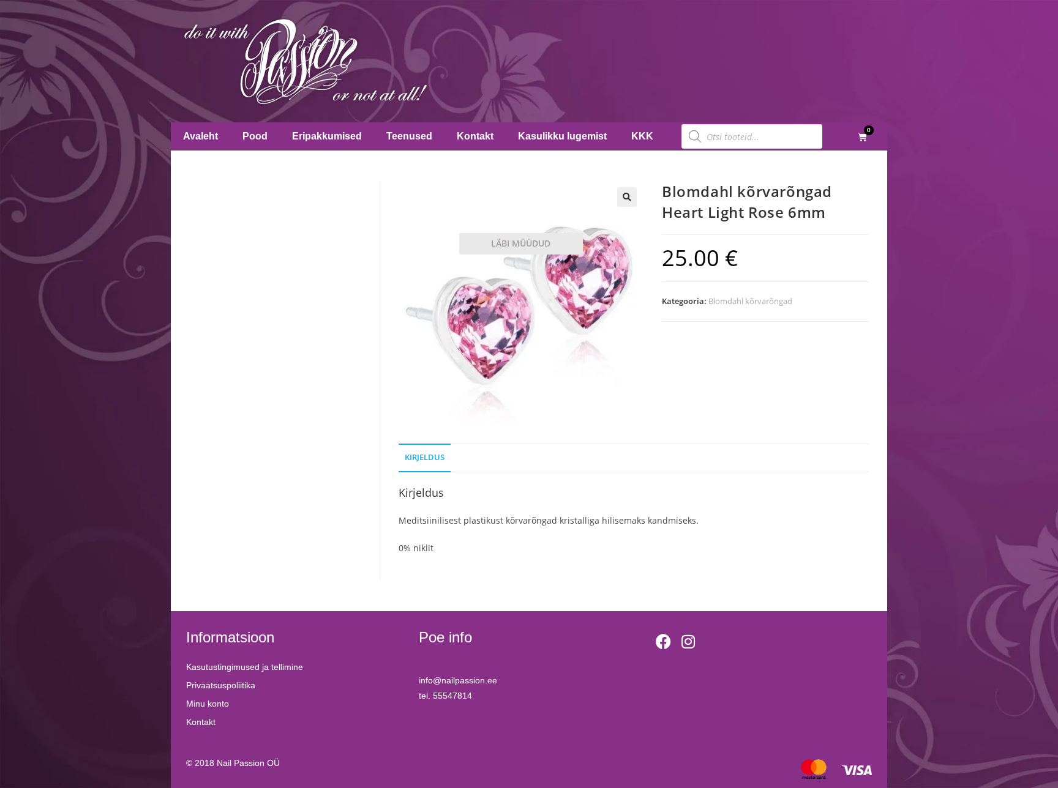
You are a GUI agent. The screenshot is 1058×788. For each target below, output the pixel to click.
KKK (642, 136)
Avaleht (200, 136)
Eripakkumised (327, 136)
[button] (627, 197)
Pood (255, 136)
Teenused (409, 136)
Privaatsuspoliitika (220, 685)
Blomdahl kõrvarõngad (750, 301)
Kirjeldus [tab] (425, 457)
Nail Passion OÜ (248, 763)
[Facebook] (663, 642)
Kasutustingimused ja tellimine (244, 667)
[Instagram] (688, 642)
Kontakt (475, 136)
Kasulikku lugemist (562, 136)
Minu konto (207, 703)
